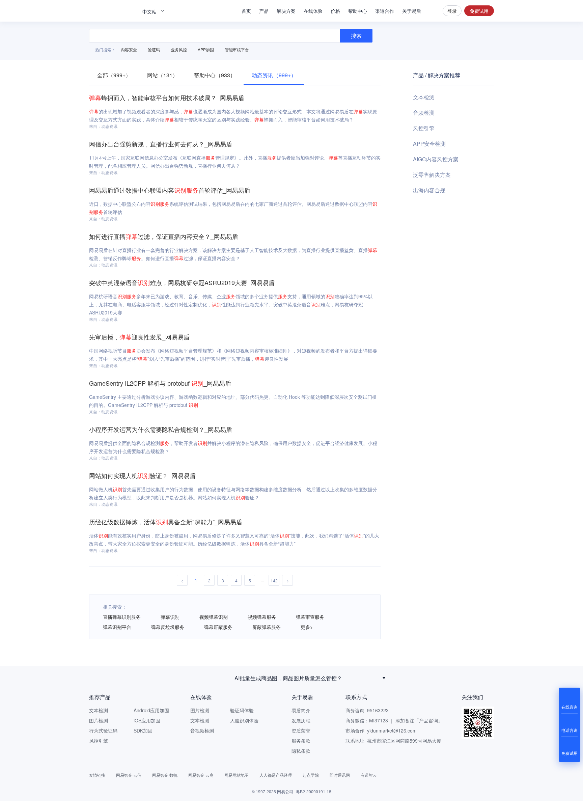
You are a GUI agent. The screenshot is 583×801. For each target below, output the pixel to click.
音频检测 (424, 112)
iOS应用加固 (147, 720)
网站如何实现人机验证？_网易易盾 (142, 475)
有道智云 (369, 775)
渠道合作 (384, 10)
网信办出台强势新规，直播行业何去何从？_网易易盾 (160, 143)
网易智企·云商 (201, 775)
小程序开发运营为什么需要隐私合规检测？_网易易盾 (160, 429)
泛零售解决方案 (432, 174)
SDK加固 (143, 730)
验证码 (154, 49)
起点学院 (311, 775)
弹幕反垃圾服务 (167, 627)
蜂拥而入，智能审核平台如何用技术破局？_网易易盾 (166, 97)
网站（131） (162, 75)
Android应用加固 (151, 710)
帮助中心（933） (214, 75)
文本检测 (424, 97)
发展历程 (301, 720)
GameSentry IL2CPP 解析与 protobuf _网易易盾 (160, 383)
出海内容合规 (429, 190)
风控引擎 (424, 128)
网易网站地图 (236, 775)
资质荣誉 (301, 730)
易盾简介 (301, 710)
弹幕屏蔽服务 (218, 627)
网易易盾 (112, 11)
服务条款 (301, 740)
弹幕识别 (170, 616)
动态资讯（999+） (274, 75)
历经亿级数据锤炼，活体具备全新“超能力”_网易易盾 (165, 521)
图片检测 (98, 720)
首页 (246, 10)
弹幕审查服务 (310, 616)
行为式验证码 (103, 730)
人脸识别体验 (244, 720)
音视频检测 (202, 730)
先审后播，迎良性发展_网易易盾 (139, 336)
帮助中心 (357, 10)
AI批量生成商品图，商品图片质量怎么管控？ (288, 678)
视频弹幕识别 (213, 616)
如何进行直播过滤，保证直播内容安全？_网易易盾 (163, 236)
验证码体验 (242, 710)
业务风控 (179, 49)
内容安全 (129, 49)
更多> (307, 627)
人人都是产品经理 (275, 775)
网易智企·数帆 (164, 775)
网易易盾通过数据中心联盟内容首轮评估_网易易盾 (169, 190)
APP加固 (206, 49)
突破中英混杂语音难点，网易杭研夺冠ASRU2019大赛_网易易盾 (182, 282)
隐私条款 (301, 750)
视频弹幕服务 (262, 616)
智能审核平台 (237, 49)
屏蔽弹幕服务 (266, 627)
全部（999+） (114, 75)
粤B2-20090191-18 (313, 791)
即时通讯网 (340, 775)
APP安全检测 (429, 143)
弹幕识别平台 (117, 627)
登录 (452, 10)
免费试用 (479, 10)
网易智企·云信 (128, 775)
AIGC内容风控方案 (436, 159)
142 (274, 580)
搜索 (432, 10)
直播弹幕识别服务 (122, 616)
